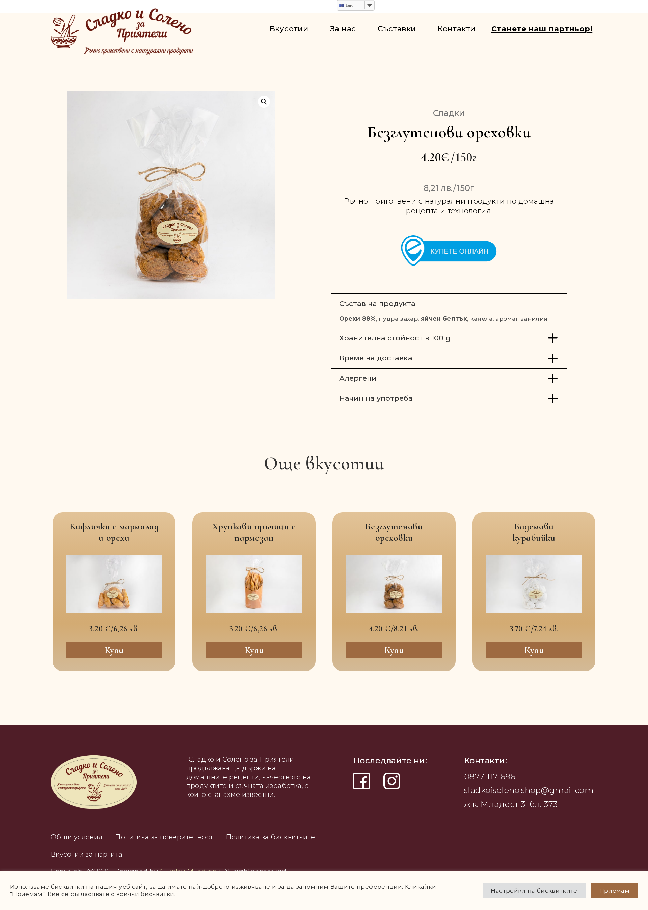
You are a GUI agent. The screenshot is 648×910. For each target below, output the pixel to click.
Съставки (397, 28)
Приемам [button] (614, 890)
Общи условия (77, 837)
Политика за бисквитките (270, 837)
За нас (343, 28)
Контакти (457, 28)
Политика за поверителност (164, 837)
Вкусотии (289, 28)
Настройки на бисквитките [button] (534, 890)
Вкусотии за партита (87, 854)
